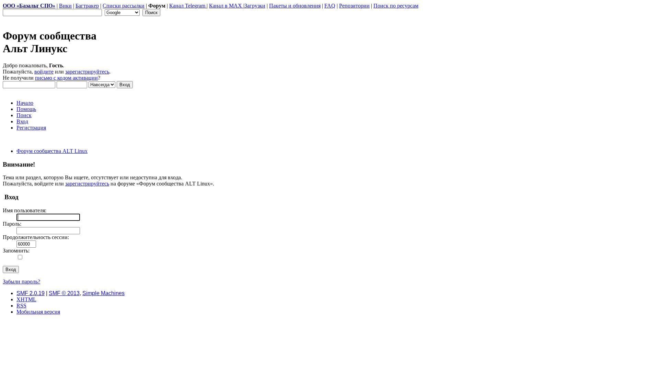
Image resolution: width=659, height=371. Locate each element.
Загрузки (254, 6)
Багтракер (87, 6)
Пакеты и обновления (295, 6)
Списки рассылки (123, 6)
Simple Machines (103, 293)
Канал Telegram (188, 6)
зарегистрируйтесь (87, 72)
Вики (65, 6)
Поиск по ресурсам (395, 6)
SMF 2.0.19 (30, 293)
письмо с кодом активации (66, 78)
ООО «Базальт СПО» (29, 6)
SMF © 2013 (64, 293)
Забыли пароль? (21, 281)
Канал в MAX (226, 6)
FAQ (329, 6)
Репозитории (354, 6)
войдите (44, 72)
